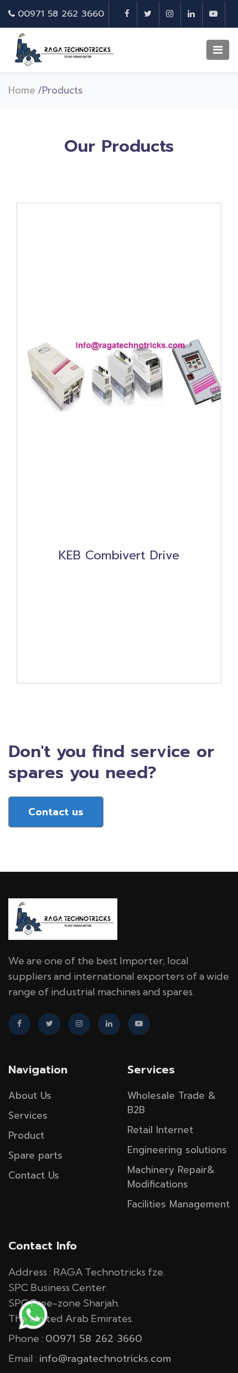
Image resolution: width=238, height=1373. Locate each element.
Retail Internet (160, 1130)
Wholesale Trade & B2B (171, 1102)
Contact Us (33, 1175)
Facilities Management (178, 1204)
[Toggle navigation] (218, 49)
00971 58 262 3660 (61, 13)
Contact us (56, 812)
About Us (29, 1095)
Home (21, 90)
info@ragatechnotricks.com (105, 1358)
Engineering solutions (177, 1150)
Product (26, 1135)
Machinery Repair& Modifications (171, 1177)
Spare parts (35, 1155)
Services (28, 1115)
